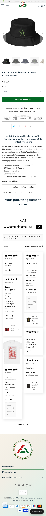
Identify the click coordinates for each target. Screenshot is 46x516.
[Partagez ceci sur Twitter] (14, 126)
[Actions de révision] (18, 255)
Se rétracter (38, 512)
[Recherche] (38, 5)
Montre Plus (30, 285)
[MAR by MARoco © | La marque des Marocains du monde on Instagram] (26, 486)
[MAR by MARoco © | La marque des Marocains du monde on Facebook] (15, 486)
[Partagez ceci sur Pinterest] (25, 126)
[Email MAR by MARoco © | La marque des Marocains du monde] (30, 486)
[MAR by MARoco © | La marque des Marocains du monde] (23, 5)
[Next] (42, 33)
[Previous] (4, 33)
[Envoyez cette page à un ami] (31, 126)
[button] (33, 227)
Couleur (5, 87)
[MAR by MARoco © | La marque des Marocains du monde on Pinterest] (23, 486)
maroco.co (29, 500)
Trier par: (27, 246)
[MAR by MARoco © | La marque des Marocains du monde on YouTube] (19, 486)
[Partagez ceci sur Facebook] (19, 126)
